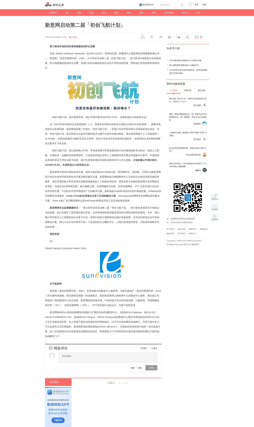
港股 (79, 13)
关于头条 (170, 229)
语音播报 (142, 37)
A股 (67, 13)
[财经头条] (54, 5)
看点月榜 (201, 90)
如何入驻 (181, 229)
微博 (169, 37)
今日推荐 (173, 90)
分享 (187, 37)
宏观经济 (53, 13)
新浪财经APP (148, 5)
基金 (104, 13)
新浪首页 (215, 199)
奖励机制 (203, 229)
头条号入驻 (173, 48)
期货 (141, 13)
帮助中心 (192, 233)
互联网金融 (169, 13)
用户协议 (181, 233)
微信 (178, 37)
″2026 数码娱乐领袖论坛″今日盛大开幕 (185, 60)
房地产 (185, 13)
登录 (133, 367)
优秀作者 (187, 90)
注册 (204, 5)
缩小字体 (151, 37)
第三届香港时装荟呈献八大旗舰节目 (184, 65)
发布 (151, 367)
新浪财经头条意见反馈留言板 (183, 219)
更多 (198, 13)
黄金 (129, 13)
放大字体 (160, 37)
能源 (154, 13)
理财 (116, 13)
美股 (91, 13)
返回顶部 (215, 230)
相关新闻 (54, 382)
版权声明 (170, 233)
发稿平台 (192, 229)
